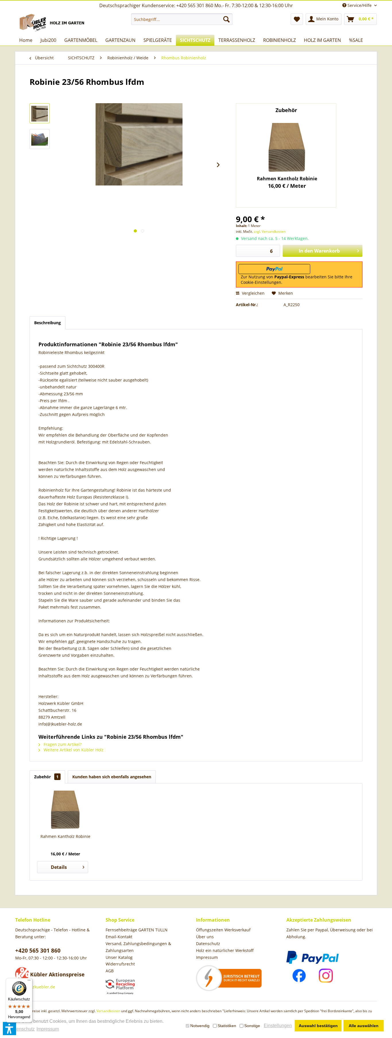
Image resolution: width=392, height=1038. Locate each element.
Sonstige (252, 1025)
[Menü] (29, 981)
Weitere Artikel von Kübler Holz (73, 749)
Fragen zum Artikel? (61, 744)
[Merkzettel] (297, 19)
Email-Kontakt (119, 936)
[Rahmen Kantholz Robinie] (287, 148)
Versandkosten (108, 1010)
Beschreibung (47, 322)
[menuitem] (181, 19)
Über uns (205, 936)
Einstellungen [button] (278, 1025)
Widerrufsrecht (120, 964)
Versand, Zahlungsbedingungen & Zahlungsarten (138, 947)
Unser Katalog (119, 957)
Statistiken (227, 1025)
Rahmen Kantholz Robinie (287, 178)
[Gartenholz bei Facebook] (299, 976)
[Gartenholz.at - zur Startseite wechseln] (53, 22)
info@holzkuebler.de (35, 987)
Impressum (207, 957)
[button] (9, 1028)
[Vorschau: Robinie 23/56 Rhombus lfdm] (40, 113)
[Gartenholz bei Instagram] (326, 976)
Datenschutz (208, 943)
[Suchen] (226, 19)
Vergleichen (253, 293)
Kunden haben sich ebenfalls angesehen (111, 776)
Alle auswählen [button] (364, 1025)
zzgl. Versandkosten (270, 231)
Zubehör (46, 776)
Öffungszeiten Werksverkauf (223, 930)
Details (59, 867)
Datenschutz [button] (22, 1029)
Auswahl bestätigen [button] (318, 1025)
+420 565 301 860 (38, 950)
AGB (110, 971)
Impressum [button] (47, 1029)
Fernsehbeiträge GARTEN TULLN (137, 930)
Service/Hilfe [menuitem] (359, 5)
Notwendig (199, 1025)
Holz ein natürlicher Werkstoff (225, 950)
